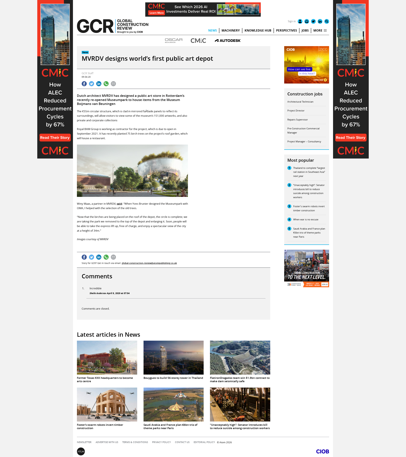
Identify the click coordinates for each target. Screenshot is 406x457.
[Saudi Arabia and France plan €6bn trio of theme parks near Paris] (174, 404)
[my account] (300, 21)
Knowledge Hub (258, 30)
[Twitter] (313, 21)
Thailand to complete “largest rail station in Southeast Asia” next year (309, 172)
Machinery (231, 30)
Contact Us (182, 442)
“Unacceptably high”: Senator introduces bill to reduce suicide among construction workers (309, 191)
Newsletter (84, 442)
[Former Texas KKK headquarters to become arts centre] (107, 358)
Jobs (305, 30)
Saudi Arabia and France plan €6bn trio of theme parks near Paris (309, 232)
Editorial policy (204, 442)
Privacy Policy (161, 442)
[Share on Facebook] (84, 83)
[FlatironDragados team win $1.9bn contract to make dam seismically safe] (240, 358)
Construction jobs (305, 94)
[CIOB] (266, 451)
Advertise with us (107, 442)
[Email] (306, 21)
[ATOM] (140, 451)
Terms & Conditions (135, 442)
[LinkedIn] (320, 21)
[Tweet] (91, 83)
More (317, 30)
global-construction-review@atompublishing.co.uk (149, 263)
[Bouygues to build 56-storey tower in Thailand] (174, 358)
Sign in (292, 21)
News (212, 30)
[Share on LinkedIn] (98, 83)
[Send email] (113, 83)
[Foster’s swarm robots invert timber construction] (107, 404)
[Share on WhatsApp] (106, 83)
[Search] (326, 21)
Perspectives (286, 30)
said (119, 203)
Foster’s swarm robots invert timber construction (309, 208)
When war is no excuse (305, 219)
